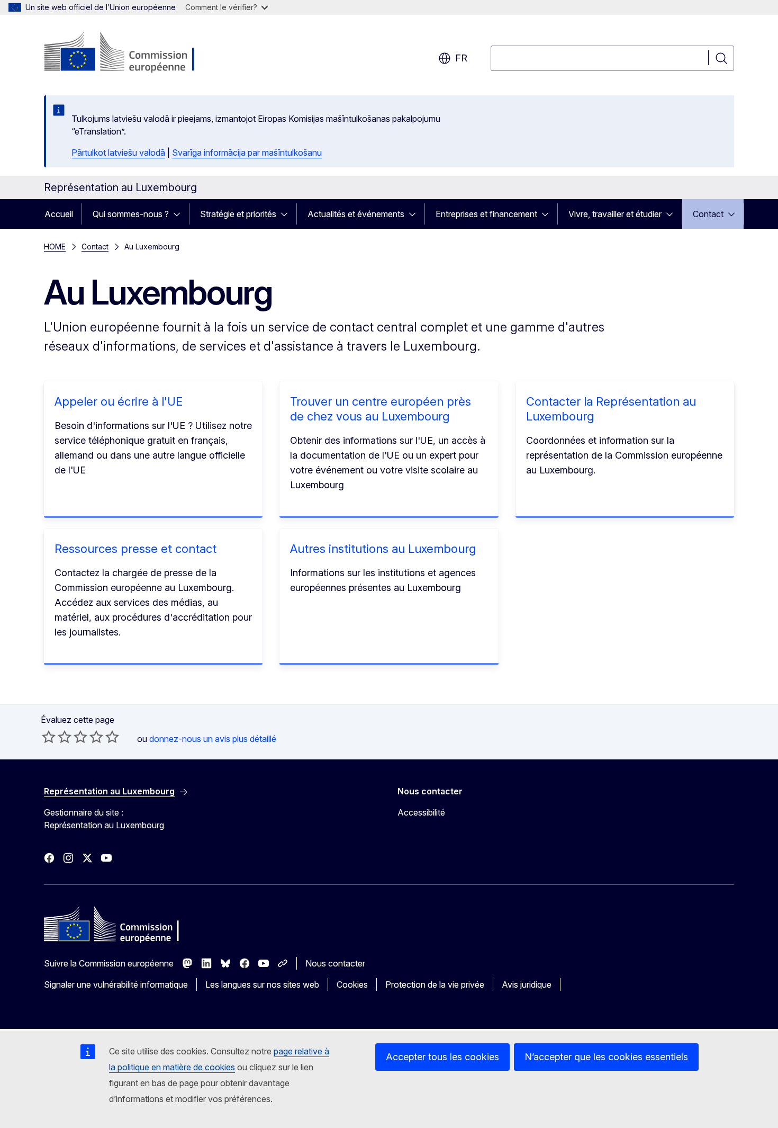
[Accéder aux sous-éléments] (180, 214)
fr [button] (461, 58)
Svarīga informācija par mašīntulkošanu (247, 152)
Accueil (58, 214)
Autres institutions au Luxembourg (383, 549)
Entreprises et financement (486, 214)
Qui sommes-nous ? (131, 214)
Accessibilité (421, 812)
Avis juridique (526, 984)
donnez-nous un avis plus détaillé (212, 738)
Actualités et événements (355, 214)
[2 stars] (57, 737)
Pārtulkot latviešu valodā (118, 152)
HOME (55, 246)
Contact (708, 214)
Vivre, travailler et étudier (615, 214)
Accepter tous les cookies (442, 1056)
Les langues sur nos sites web (262, 984)
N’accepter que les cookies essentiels (606, 1056)
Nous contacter (335, 963)
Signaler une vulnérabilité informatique (116, 984)
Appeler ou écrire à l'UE (119, 401)
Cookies (352, 984)
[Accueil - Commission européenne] (129, 53)
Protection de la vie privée (434, 984)
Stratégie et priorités (238, 214)
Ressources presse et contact (135, 549)
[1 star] (49, 737)
